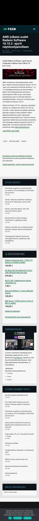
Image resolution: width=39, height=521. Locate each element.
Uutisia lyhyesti (12, 182)
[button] (34, 29)
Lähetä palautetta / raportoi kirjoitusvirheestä (18, 164)
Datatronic (15, 254)
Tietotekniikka (27, 51)
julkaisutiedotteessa (22, 127)
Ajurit (5, 141)
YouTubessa (18, 358)
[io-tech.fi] (10, 29)
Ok (10, 518)
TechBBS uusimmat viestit (17, 389)
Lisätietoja (27, 518)
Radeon (24, 141)
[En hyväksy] (37, 515)
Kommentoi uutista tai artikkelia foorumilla (17, 156)
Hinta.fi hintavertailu (10, 492)
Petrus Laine (16, 51)
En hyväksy (17, 518)
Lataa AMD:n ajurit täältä (10, 131)
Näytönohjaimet (14, 141)
